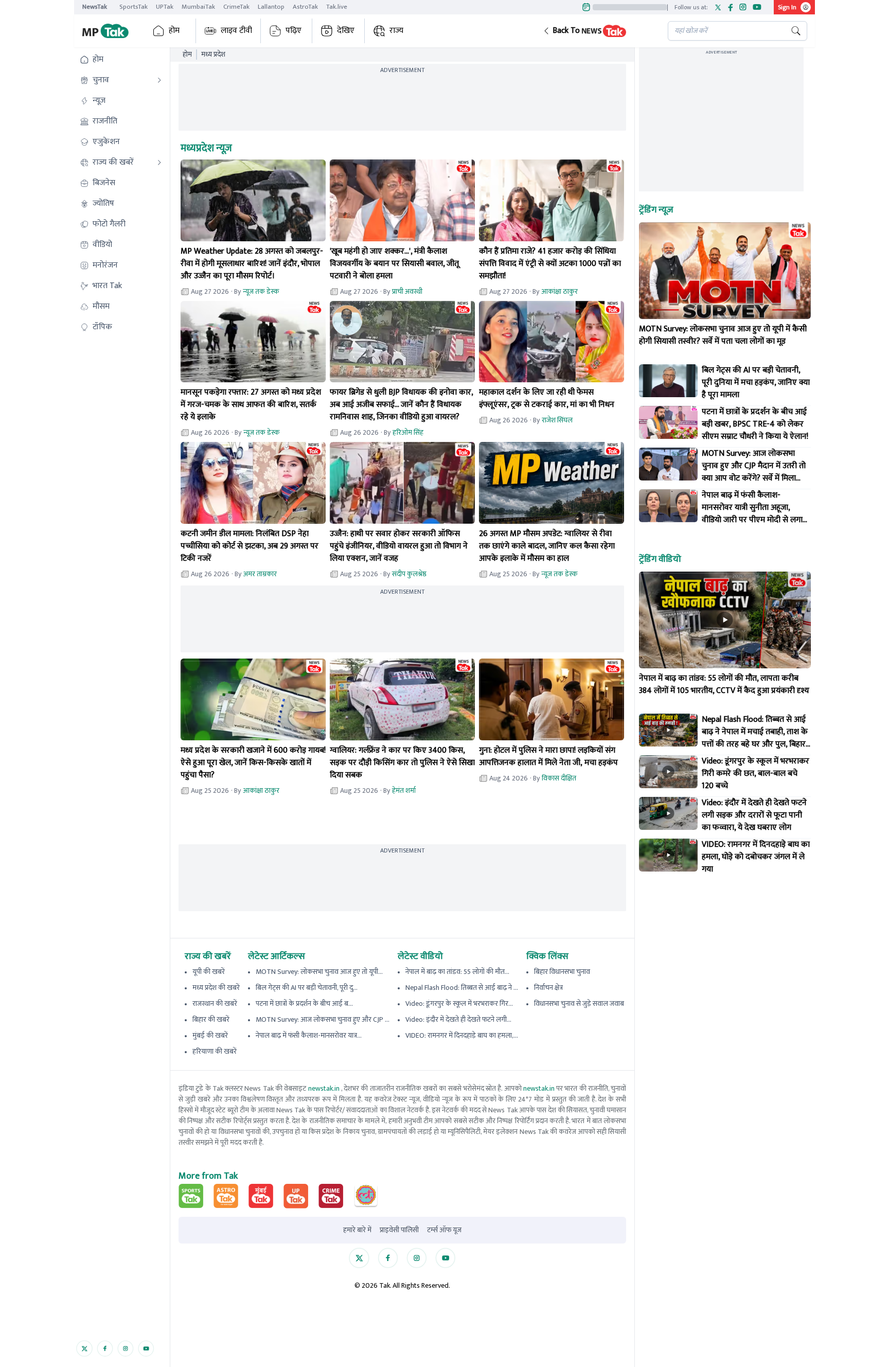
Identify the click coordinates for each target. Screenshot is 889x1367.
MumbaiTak (198, 6)
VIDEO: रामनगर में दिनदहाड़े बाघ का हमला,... (461, 1035)
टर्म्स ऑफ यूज (444, 1230)
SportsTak (133, 6)
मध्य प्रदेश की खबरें (216, 987)
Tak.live (336, 6)
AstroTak (305, 6)
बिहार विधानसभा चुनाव (562, 972)
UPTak (164, 6)
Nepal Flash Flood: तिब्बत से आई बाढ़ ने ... (461, 987)
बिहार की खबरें (210, 1019)
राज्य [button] (396, 31)
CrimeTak (236, 6)
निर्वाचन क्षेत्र (548, 987)
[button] (597, 31)
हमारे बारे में (357, 1230)
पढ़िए (293, 31)
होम (174, 31)
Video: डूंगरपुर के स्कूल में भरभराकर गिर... (459, 1003)
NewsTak (94, 6)
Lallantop (271, 6)
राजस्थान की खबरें (214, 1003)
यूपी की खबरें (208, 972)
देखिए (345, 31)
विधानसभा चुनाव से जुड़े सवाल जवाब (579, 1003)
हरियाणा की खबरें (214, 1051)
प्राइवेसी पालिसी (399, 1230)
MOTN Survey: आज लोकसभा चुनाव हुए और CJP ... (322, 1019)
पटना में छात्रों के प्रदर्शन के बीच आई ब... (304, 1003)
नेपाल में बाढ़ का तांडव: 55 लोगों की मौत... (457, 972)
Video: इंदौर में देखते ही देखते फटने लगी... (458, 1019)
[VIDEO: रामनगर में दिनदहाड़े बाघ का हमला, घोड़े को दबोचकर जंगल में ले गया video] (668, 855)
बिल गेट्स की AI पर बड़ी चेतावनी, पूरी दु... (307, 987)
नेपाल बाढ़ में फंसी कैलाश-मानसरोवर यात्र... (309, 1035)
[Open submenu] (159, 80)
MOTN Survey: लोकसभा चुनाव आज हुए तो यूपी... (319, 972)
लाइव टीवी (236, 31)
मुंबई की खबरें (210, 1035)
